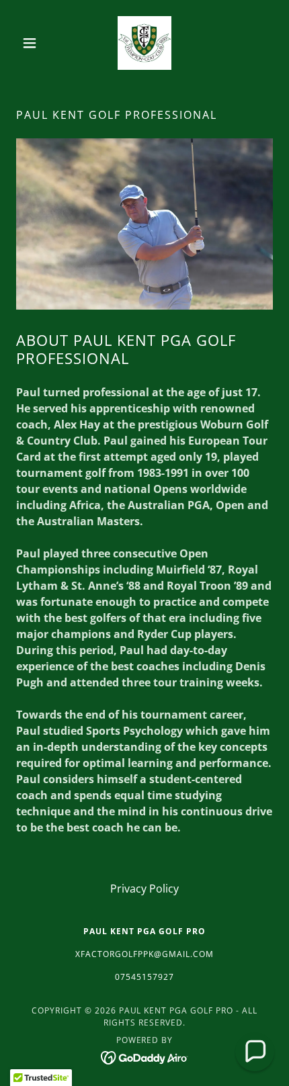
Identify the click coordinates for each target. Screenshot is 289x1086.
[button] (35, 43)
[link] (144, 43)
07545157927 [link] (144, 977)
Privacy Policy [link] (144, 888)
